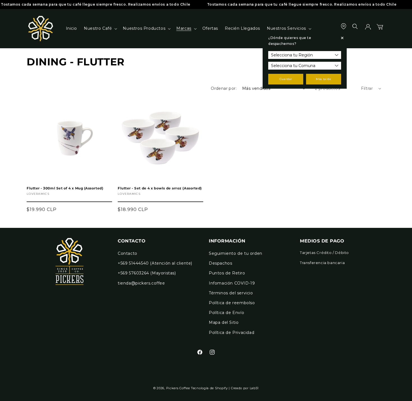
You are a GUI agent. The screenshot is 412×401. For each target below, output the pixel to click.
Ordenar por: (224, 88)
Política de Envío (226, 312)
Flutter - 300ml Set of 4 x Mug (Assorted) (65, 188)
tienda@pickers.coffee (141, 283)
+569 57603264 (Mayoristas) (147, 273)
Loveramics (38, 194)
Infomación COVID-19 (232, 283)
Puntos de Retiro (227, 273)
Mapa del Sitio (224, 322)
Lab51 (254, 388)
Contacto (127, 253)
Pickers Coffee (178, 388)
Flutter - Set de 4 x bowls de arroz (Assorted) (160, 188)
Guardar (285, 79)
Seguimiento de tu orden (235, 253)
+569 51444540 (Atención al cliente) (155, 263)
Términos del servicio (231, 292)
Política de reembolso (232, 302)
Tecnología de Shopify (209, 388)
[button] (99, 28)
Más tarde (323, 79)
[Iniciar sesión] (368, 28)
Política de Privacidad (231, 332)
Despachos (220, 263)
